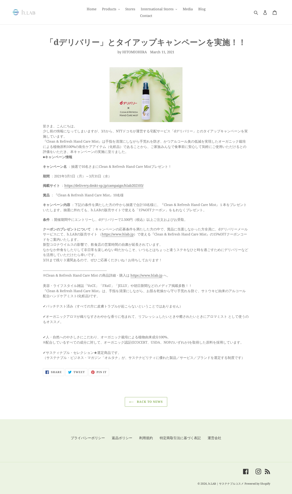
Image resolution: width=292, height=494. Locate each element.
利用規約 (146, 437)
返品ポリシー (122, 437)
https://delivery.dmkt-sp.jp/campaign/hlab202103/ (103, 185)
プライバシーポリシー (88, 437)
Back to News (149, 402)
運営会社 (214, 437)
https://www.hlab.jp (118, 234)
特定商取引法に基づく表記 (180, 437)
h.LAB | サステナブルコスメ (226, 484)
